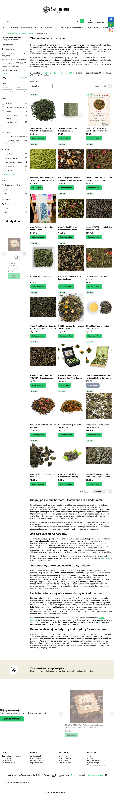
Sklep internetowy (54, 792)
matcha (94, 51)
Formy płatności (7, 758)
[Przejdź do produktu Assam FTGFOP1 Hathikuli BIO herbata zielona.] (99, 208)
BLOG (71, 73)
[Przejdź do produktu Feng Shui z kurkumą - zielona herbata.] (43, 406)
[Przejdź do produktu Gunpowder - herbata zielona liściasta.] (43, 455)
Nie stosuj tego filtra (12, 185)
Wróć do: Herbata (9, 49)
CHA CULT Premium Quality (15, 107)
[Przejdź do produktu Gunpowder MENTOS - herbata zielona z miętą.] (71, 455)
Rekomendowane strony (96, 765)
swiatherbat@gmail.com (94, 775)
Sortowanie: (34, 82)
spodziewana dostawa (13, 162)
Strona (97, 86)
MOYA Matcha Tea (12, 122)
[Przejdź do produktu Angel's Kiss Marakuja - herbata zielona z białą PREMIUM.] (71, 208)
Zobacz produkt (38, 138)
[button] (82, 21)
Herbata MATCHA (14, 70)
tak (6, 189)
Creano (8, 112)
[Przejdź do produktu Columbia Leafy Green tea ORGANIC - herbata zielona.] (43, 356)
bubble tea (105, 558)
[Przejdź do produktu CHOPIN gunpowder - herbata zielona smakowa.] (71, 307)
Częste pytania (35, 758)
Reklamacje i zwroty (9, 763)
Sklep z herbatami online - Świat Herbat (14, 33)
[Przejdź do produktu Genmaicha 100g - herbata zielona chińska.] (71, 406)
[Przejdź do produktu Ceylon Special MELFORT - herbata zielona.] (71, 257)
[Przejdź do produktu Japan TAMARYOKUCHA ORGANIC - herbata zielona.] (43, 109)
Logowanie (63, 756)
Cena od (5, 88)
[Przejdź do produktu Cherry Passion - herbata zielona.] (99, 257)
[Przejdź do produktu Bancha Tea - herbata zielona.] (43, 257)
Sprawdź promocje (12, 719)
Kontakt (90, 758)
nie (6, 193)
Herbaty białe (46, 73)
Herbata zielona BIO (14, 67)
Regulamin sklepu (36, 763)
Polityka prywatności (37, 760)
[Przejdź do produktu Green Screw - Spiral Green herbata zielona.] (99, 406)
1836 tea (8, 103)
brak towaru (9, 154)
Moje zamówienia (65, 758)
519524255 (75, 775)
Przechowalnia (64, 760)
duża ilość (9, 170)
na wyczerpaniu (11, 158)
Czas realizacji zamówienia (11, 756)
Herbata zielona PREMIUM (14, 63)
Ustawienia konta (65, 763)
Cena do (19, 88)
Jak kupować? (35, 756)
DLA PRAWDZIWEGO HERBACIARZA (13, 142)
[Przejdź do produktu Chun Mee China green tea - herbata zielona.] (99, 307)
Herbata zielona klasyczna (14, 54)
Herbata (31, 33)
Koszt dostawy (7, 760)
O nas (89, 756)
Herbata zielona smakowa (14, 59)
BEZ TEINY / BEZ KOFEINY (15, 137)
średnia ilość (9, 166)
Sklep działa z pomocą (14, 782)
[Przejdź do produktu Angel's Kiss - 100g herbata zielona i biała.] (43, 208)
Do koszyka (14, 276)
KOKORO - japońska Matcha (12, 117)
